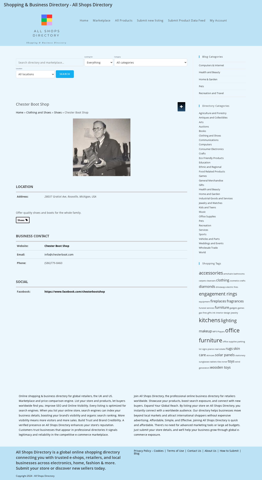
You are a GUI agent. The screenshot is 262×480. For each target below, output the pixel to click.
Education (204, 162)
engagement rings (218, 293)
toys (231, 361)
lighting (229, 320)
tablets (213, 361)
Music (202, 212)
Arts (201, 122)
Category (117, 57)
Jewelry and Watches (210, 203)
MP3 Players (219, 331)
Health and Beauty (209, 72)
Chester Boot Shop (56, 246)
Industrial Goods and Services (216, 198)
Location (19, 68)
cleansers (211, 280)
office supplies (230, 341)
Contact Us (194, 451)
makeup (205, 331)
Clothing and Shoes (210, 135)
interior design (223, 312)
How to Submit (229, 451)
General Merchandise (211, 180)
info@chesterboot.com (58, 254)
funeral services (206, 308)
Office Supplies (207, 216)
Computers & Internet (211, 65)
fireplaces (218, 301)
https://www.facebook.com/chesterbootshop (74, 291)
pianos (211, 349)
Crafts (202, 153)
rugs (229, 348)
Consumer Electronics (211, 149)
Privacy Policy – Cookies (149, 451)
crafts (242, 280)
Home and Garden (209, 194)
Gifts (201, 185)
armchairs (228, 273)
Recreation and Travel (211, 93)
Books (202, 131)
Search (65, 74)
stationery (240, 355)
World (202, 252)
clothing (222, 280)
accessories (211, 273)
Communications (208, 140)
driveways (221, 287)
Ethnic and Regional (210, 167)
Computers (205, 144)
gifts (210, 312)
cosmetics (234, 280)
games (241, 308)
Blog (136, 453)
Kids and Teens (207, 207)
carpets (202, 280)
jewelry (234, 312)
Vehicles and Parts (209, 239)
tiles (219, 361)
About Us (210, 451)
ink (213, 312)
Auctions (204, 126)
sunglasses (204, 361)
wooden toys (220, 367)
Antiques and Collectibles (213, 117)
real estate (220, 349)
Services (203, 230)
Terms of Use (175, 451)
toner (224, 361)
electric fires (232, 287)
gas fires (203, 312)
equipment (204, 301)
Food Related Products (212, 171)
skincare (210, 355)
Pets (201, 86)
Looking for (88, 57)
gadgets (233, 308)
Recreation (205, 225)
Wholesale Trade (208, 247)
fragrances (235, 301)
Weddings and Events (211, 243)
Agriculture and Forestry (213, 113)
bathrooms (239, 273)
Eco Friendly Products (211, 158)
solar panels (225, 355)
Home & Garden (208, 79)
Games (203, 176)
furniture (222, 307)
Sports (202, 234)
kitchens (209, 320)
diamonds (207, 286)
